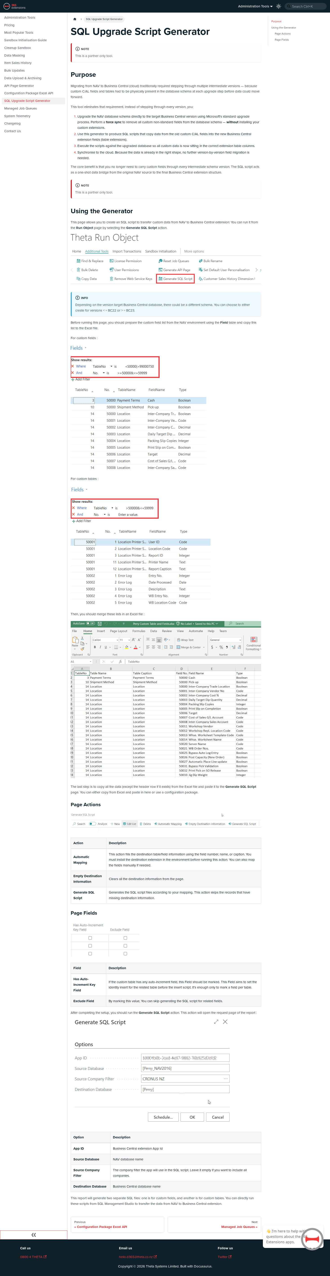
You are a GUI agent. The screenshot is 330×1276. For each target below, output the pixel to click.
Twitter (222, 1257)
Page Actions (283, 33)
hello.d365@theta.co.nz (136, 1257)
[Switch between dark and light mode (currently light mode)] (278, 6)
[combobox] (306, 6)
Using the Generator (283, 27)
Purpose (276, 21)
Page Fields (282, 39)
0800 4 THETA (31, 1257)
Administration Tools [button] (253, 6)
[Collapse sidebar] (33, 1234)
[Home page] (75, 19)
